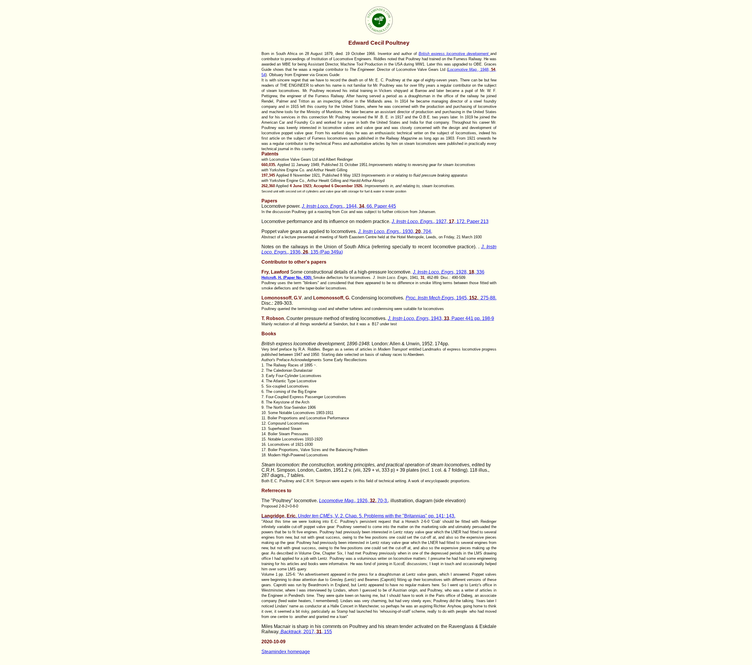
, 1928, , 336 (448, 271)
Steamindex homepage (285, 651)
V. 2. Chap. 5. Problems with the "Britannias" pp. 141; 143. (358, 515)
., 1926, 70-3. (353, 500)
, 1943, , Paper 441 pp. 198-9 (441, 318)
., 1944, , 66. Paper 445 (349, 206)
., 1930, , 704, (395, 231)
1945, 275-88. (451, 297)
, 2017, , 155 (306, 631)
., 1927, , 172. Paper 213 (440, 221)
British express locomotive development (454, 53)
